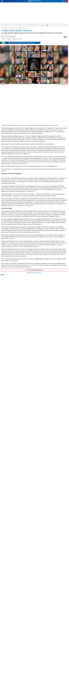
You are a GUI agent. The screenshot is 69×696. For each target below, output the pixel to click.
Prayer (3, 38)
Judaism (11, 28)
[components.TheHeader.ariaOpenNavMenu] (11, 1)
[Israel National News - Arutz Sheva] (34, 1)
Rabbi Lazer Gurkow (16, 38)
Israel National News (5, 28)
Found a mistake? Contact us (34, 272)
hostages (9, 38)
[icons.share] (66, 1)
